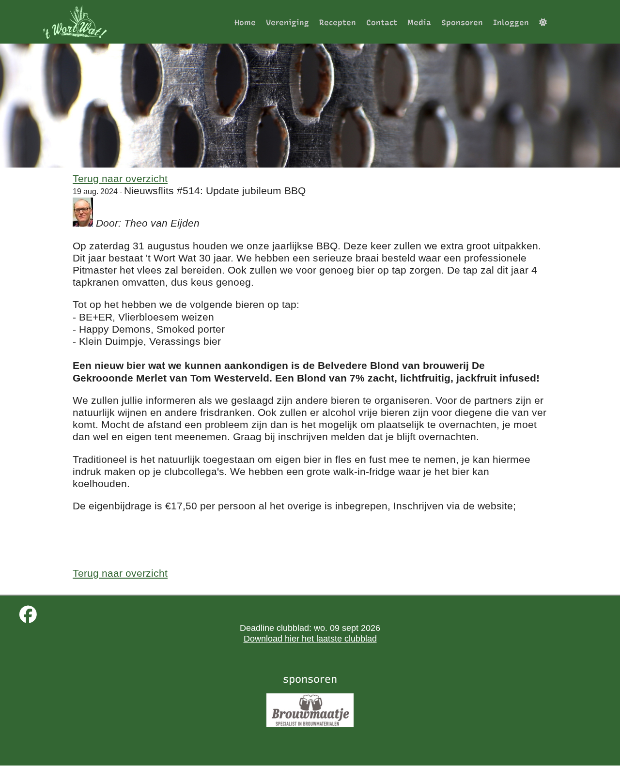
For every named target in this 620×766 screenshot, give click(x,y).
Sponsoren (462, 22)
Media (419, 22)
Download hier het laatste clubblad (310, 638)
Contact (381, 22)
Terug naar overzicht (120, 178)
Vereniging (287, 22)
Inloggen (511, 22)
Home (245, 22)
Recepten (337, 22)
